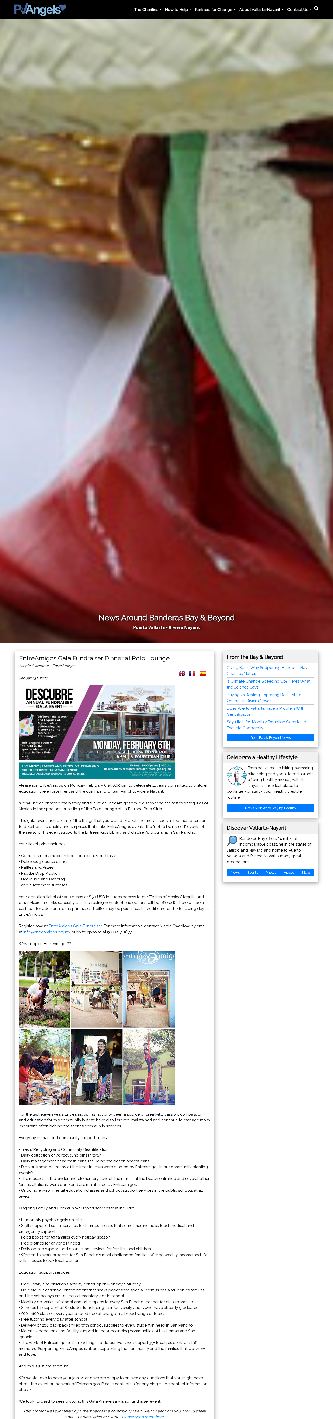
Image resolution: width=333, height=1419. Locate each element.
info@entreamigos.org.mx (47, 932)
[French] (194, 676)
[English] (184, 676)
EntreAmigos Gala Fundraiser (75, 926)
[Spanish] (205, 676)
